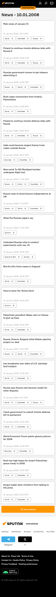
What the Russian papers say (18, 218)
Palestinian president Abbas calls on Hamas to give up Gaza (25, 316)
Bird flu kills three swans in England (21, 266)
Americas (16, 531)
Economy (39, 531)
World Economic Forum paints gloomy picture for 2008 (27, 437)
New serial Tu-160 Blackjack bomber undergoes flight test (21, 171)
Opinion (8, 233)
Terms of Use (27, 556)
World (7, 38)
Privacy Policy (32, 560)
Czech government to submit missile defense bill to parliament (26, 413)
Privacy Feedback (9, 564)
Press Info (15, 556)
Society (27, 257)
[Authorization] (40, 3)
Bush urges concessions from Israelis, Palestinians (22, 98)
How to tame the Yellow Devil (18, 290)
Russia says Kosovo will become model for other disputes (25, 389)
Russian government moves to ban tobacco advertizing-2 (25, 74)
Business (8, 160)
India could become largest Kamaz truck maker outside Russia (24, 146)
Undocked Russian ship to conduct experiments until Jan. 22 (21, 243)
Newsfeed (21, 38)
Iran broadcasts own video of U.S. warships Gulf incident (25, 365)
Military (50, 531)
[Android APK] (10, 572)
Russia (35, 38)
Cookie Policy (19, 560)
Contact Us (6, 560)
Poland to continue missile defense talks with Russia (26, 122)
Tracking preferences (27, 564)
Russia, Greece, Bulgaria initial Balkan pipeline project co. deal (27, 340)
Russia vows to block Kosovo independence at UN (27, 195)
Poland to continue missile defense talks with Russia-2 (26, 49)
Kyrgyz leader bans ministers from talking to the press (26, 486)
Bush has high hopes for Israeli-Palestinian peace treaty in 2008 (25, 462)
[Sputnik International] (8, 4)
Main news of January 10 (15, 24)
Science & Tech (10, 257)
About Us (5, 556)
